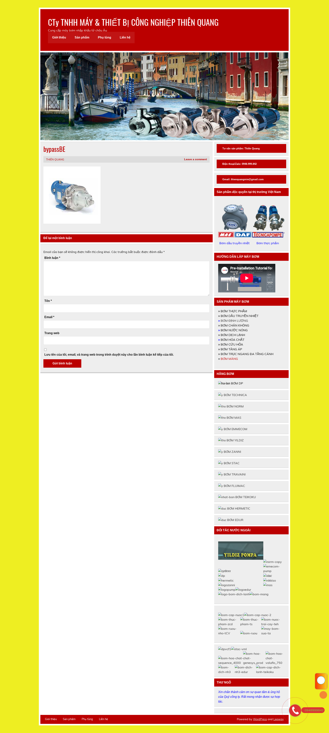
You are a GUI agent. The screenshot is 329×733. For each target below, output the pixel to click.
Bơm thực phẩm (268, 243)
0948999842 (314, 710)
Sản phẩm (82, 37)
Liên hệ (125, 37)
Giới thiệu (59, 37)
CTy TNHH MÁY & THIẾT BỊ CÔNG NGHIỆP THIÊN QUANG (133, 22)
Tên (48, 300)
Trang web (51, 333)
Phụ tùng (104, 37)
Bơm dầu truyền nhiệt (234, 243)
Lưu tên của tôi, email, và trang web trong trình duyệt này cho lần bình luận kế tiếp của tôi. (109, 354)
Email (49, 317)
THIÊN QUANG (55, 159)
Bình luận (52, 257)
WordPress (260, 719)
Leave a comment (195, 159)
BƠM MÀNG (229, 359)
